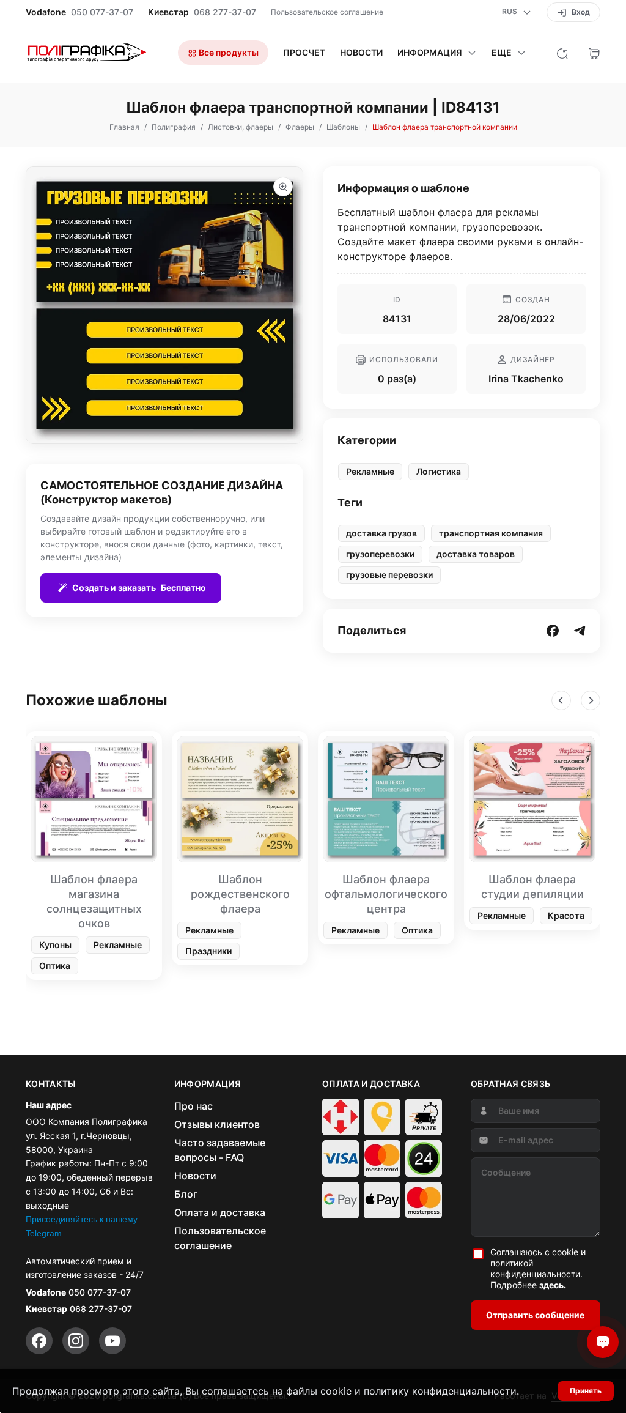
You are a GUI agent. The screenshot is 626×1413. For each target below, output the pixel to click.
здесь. (552, 1285)
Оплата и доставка (219, 1212)
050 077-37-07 (102, 12)
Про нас (193, 1106)
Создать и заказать (139, 587)
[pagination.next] (590, 700)
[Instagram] (75, 1340)
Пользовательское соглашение (327, 12)
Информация (429, 52)
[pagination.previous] (561, 700)
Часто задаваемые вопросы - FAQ (219, 1150)
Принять (586, 1390)
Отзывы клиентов (217, 1124)
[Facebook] (39, 1340)
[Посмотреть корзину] (594, 52)
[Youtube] (112, 1340)
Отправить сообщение (535, 1315)
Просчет (304, 52)
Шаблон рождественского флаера (240, 894)
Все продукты (228, 52)
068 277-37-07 (225, 12)
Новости (361, 52)
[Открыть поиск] (562, 52)
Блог (185, 1194)
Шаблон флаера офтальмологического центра (386, 894)
